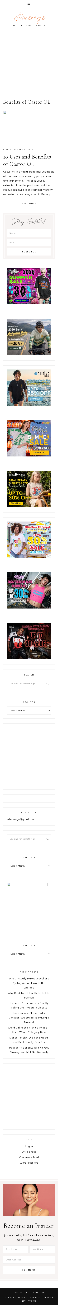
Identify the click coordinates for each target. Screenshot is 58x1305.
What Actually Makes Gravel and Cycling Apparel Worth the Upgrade (29, 983)
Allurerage (29, 18)
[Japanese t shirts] (29, 455)
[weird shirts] (29, 303)
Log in (29, 1146)
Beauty (7, 150)
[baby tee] (29, 607)
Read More (29, 204)
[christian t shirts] (29, 404)
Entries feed (29, 1151)
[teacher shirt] (29, 556)
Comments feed (29, 1157)
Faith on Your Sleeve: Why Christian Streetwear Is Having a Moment (29, 1018)
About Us (38, 1292)
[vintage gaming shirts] (29, 658)
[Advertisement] (29, 65)
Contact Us (21, 1292)
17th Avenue (29, 1301)
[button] (29, 4)
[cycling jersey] (29, 354)
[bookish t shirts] (29, 506)
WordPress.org (29, 1162)
